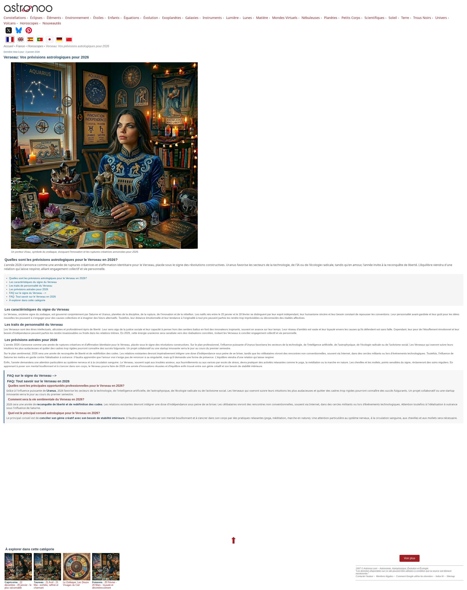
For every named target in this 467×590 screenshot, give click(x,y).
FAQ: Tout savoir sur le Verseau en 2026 (32, 296)
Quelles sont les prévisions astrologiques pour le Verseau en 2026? (48, 278)
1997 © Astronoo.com (366, 568)
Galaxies (191, 17)
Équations (131, 17)
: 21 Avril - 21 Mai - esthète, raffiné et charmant (46, 585)
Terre (405, 17)
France (20, 46)
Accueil (8, 46)
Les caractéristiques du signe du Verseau (33, 282)
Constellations (15, 17)
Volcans (10, 23)
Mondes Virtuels (284, 17)
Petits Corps (350, 17)
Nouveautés (52, 23)
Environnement (77, 17)
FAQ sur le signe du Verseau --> (27, 292)
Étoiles (98, 17)
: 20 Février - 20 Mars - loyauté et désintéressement (104, 585)
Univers (441, 17)
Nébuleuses (311, 17)
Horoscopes (29, 23)
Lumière (232, 17)
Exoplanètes (171, 17)
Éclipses (36, 17)
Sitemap (451, 576)
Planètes (330, 17)
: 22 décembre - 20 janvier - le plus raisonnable (18, 585)
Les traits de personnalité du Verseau (30, 285)
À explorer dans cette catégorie (27, 300)
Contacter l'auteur (364, 576)
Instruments (212, 17)
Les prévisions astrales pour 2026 (28, 289)
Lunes (247, 17)
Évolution (150, 17)
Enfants (113, 17)
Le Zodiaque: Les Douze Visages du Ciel (76, 583)
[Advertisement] (113, 479)
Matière (262, 17)
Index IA (440, 576)
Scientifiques (374, 17)
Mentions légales (384, 576)
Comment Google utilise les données (414, 576)
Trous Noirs (422, 17)
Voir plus (409, 558)
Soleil (393, 17)
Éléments (54, 17)
